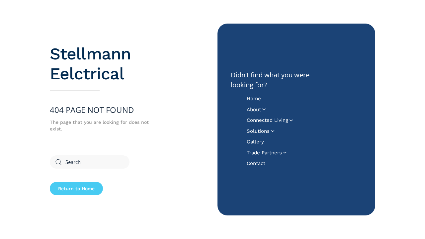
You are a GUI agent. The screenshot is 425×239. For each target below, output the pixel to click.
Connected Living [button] (267, 120)
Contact (256, 163)
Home (254, 99)
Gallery (255, 142)
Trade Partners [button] (264, 153)
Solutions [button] (258, 131)
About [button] (254, 110)
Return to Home (76, 188)
